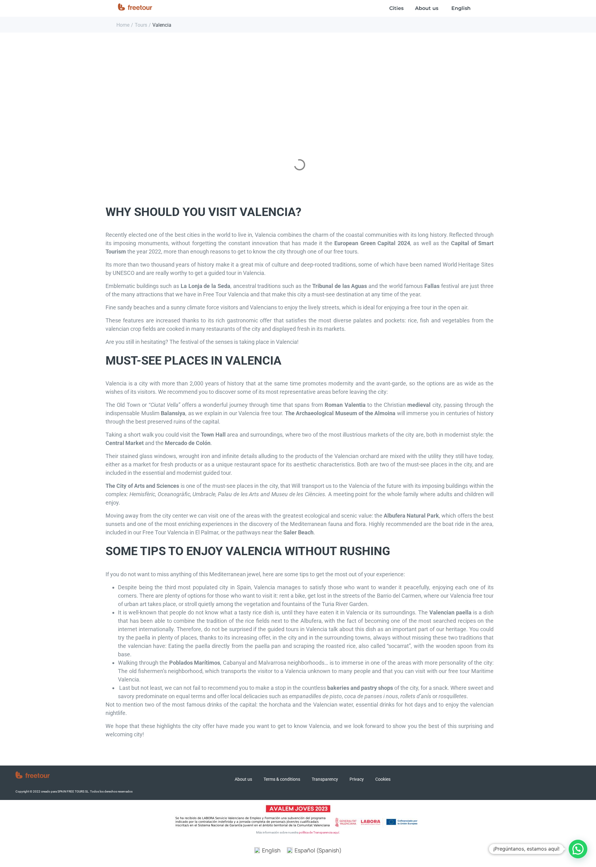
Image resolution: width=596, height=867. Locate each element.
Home (122, 25)
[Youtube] (540, 781)
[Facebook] (511, 781)
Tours (141, 25)
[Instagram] (525, 781)
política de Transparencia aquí (319, 832)
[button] (578, 849)
